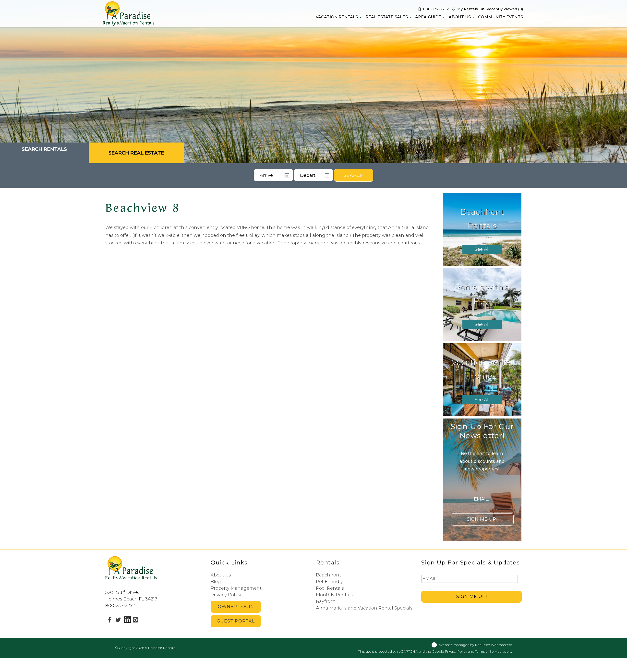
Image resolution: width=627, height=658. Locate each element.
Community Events (500, 17)
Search (354, 175)
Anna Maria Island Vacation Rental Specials (364, 608)
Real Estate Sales (386, 17)
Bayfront (325, 601)
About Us (460, 17)
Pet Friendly (329, 581)
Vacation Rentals (337, 17)
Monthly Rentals (334, 595)
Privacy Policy (226, 595)
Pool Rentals (330, 588)
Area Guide (428, 17)
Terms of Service (488, 651)
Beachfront (328, 575)
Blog (216, 581)
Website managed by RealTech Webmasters (475, 645)
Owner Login (236, 606)
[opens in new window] (109, 619)
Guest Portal (236, 621)
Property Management (236, 588)
